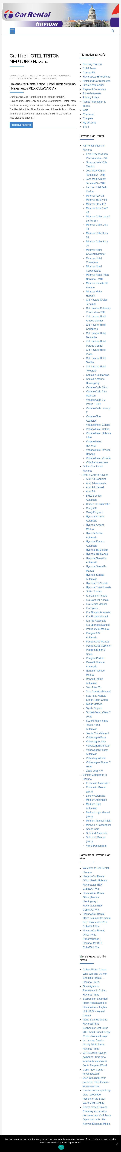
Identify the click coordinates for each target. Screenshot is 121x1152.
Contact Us (89, 72)
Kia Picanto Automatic (98, 612)
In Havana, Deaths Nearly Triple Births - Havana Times (94, 1044)
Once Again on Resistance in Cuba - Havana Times (94, 990)
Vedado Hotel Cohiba (98, 424)
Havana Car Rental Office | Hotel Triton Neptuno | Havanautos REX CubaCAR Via (42, 86)
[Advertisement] (59, 42)
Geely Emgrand (95, 512)
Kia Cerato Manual (96, 604)
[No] (117, 1143)
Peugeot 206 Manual (97, 629)
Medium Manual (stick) (98, 820)
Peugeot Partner (95, 658)
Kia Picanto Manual (97, 616)
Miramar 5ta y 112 (96, 204)
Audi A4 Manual (95, 487)
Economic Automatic (97, 783)
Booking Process (92, 64)
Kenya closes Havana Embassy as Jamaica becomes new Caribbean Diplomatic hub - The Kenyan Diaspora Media (97, 1115)
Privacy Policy (91, 97)
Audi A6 (90, 491)
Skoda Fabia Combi (97, 700)
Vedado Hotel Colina (97, 429)
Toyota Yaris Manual (97, 733)
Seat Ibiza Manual (96, 695)
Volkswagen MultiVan (98, 745)
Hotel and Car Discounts (96, 81)
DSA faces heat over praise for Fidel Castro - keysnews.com (96, 1082)
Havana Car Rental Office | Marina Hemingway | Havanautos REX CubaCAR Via (93, 901)
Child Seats (89, 68)
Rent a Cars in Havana (95, 475)
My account (89, 122)
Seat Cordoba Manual (98, 691)
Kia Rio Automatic (96, 620)
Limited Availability (93, 85)
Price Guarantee (92, 93)
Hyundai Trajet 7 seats (98, 587)
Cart (85, 110)
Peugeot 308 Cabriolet (98, 645)
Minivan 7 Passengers (98, 825)
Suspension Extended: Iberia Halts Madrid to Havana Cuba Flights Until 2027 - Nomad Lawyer (95, 1007)
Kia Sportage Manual (98, 625)
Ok (61, 1147)
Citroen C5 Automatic (98, 504)
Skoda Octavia (94, 704)
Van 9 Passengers (96, 845)
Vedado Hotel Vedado (98, 458)
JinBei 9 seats (94, 591)
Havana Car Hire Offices (96, 76)
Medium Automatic (96, 799)
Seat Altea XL (93, 687)
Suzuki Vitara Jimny (97, 720)
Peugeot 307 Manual (97, 641)
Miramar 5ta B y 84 (96, 199)
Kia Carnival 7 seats (97, 600)
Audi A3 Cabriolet (96, 479)
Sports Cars (92, 829)
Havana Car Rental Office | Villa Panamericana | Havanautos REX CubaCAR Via (93, 939)
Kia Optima (92, 608)
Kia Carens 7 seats (96, 595)
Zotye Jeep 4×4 (94, 770)
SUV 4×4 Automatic (97, 833)
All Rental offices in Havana (45, 76)
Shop (86, 126)
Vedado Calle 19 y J (97, 387)
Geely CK (91, 508)
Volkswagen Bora (96, 737)
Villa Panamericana (97, 462)
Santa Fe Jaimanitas (97, 375)
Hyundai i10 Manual (97, 554)
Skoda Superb (94, 708)
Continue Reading (21, 125)
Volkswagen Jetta (96, 741)
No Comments (49, 79)
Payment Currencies (94, 89)
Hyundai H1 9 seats (97, 550)
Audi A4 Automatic (96, 483)
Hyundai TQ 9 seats (97, 583)
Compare (88, 118)
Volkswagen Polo (96, 758)
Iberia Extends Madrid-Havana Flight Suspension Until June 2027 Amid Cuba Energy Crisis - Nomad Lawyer (96, 1028)
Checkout (88, 114)
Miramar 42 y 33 (95, 195)
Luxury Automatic (95, 795)
